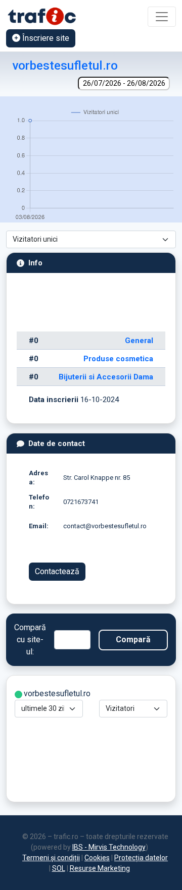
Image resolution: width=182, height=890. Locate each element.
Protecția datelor (141, 858)
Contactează (57, 571)
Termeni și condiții (51, 858)
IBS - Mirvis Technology (109, 847)
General (139, 340)
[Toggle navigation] (162, 17)
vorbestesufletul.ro (65, 65)
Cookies (97, 858)
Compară (133, 639)
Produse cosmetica (118, 358)
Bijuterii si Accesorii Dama (106, 376)
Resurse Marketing (100, 868)
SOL (58, 868)
